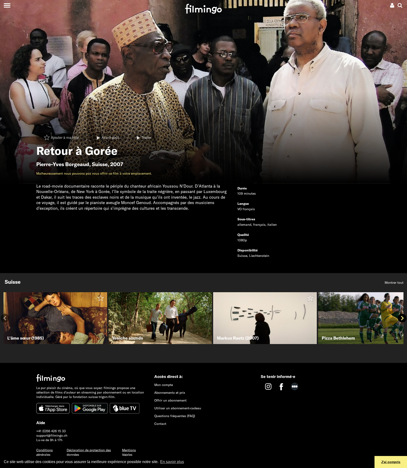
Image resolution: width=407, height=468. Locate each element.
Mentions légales (129, 452)
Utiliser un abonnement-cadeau (177, 408)
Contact (160, 424)
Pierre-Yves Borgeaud (62, 164)
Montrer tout (394, 282)
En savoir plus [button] (172, 462)
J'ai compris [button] (390, 462)
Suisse (100, 164)
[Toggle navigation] (7, 5)
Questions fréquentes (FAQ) (174, 416)
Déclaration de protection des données (89, 452)
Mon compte (163, 385)
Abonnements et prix (169, 392)
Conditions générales (44, 452)
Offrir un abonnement (170, 400)
